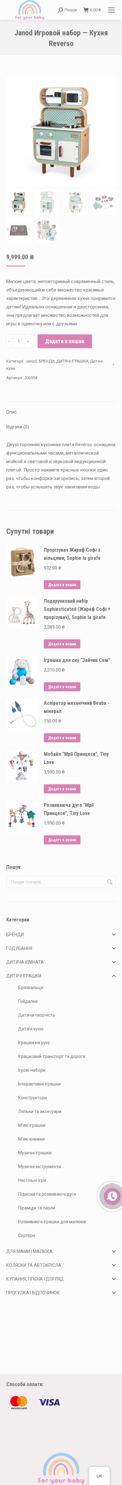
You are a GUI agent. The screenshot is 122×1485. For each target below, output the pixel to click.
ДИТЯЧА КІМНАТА (25, 962)
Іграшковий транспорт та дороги (51, 1056)
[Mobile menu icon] (111, 10)
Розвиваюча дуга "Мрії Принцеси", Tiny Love (69, 809)
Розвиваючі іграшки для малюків (52, 1221)
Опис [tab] (11, 412)
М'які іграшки (31, 1125)
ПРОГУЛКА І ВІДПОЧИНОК (33, 1292)
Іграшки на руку (34, 1042)
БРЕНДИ (46, 361)
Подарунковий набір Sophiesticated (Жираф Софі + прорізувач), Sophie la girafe (77, 609)
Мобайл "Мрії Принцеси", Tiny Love (76, 758)
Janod (31, 361)
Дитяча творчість (36, 1015)
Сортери (26, 1235)
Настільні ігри (32, 1180)
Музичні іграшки (35, 1152)
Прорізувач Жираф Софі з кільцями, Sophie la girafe (72, 554)
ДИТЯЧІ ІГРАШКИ (72, 361)
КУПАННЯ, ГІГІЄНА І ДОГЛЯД (35, 1278)
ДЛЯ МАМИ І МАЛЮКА (29, 1251)
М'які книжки (31, 1139)
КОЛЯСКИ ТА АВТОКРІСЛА (33, 1265)
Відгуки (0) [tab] (17, 427)
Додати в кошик (64, 341)
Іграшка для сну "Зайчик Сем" (77, 660)
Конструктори (32, 1097)
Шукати (109, 882)
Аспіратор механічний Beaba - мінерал (76, 707)
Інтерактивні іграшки (39, 1083)
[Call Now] (111, 1196)
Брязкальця (30, 987)
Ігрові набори (31, 1070)
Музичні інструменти (39, 1166)
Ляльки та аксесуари (39, 1111)
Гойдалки (28, 1001)
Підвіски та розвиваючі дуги (47, 1194)
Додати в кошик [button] (62, 585)
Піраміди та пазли (36, 1207)
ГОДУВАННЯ (19, 948)
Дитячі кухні (30, 1028)
